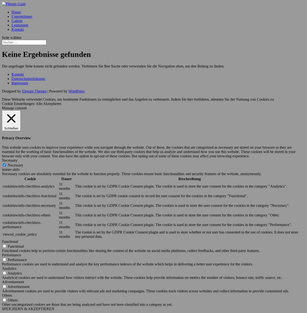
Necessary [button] (10, 160)
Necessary (15, 165)
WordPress (76, 91)
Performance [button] (11, 255)
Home (16, 12)
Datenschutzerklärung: (29, 79)
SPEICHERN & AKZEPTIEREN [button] (28, 309)
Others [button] (7, 295)
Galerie (17, 21)
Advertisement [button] (13, 282)
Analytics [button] (9, 268)
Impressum (20, 83)
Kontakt (18, 29)
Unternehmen (22, 16)
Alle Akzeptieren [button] (48, 104)
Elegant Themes (34, 91)
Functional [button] (10, 241)
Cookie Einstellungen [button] (18, 104)
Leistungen (20, 25)
